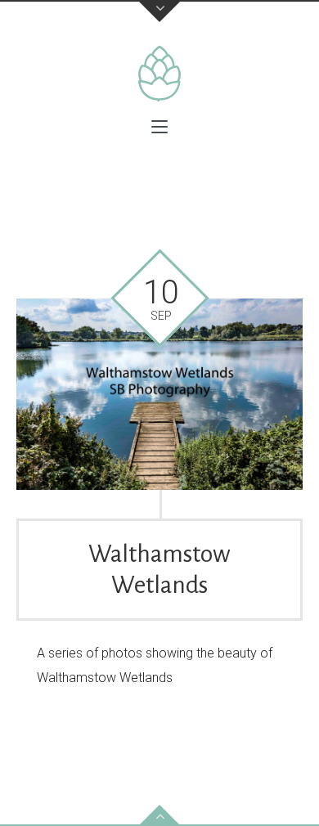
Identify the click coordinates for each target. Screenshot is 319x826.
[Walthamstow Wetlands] (159, 394)
